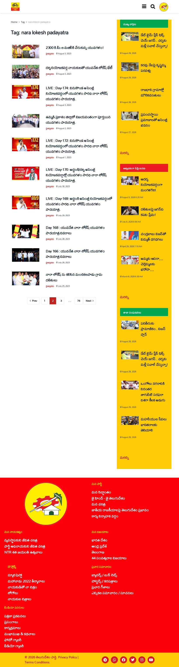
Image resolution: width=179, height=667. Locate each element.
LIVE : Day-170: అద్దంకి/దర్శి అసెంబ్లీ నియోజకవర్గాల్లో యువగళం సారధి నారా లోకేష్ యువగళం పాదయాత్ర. (76, 175)
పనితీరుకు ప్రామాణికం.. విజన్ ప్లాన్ (153, 329)
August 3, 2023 (64, 53)
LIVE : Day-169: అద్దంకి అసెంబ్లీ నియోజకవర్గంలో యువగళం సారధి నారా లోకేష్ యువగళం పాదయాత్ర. (79, 204)
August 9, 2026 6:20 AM (132, 197)
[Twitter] (132, 659)
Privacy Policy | (68, 657)
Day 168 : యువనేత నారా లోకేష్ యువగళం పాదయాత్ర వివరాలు (75, 230)
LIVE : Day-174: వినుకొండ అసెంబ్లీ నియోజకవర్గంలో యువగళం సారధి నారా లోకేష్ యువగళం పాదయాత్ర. (77, 93)
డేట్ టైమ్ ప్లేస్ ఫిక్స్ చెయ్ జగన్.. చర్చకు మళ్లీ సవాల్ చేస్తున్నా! (154, 40)
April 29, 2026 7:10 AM (132, 246)
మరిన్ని (124, 152)
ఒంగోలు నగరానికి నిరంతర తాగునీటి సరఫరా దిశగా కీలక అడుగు (153, 392)
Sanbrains (170, 660)
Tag (23, 22)
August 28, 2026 (129, 102)
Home (14, 22)
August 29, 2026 (129, 53)
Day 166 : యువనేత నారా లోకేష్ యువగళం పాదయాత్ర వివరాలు (75, 253)
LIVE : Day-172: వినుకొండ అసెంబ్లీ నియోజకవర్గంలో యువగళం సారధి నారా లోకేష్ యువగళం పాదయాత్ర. (77, 146)
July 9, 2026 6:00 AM (131, 222)
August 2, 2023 (64, 128)
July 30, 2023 (64, 186)
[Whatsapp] (114, 659)
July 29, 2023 (64, 215)
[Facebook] (123, 659)
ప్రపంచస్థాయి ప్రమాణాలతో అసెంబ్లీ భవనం (154, 120)
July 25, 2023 (64, 286)
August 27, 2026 (129, 132)
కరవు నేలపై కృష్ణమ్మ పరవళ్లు (153, 67)
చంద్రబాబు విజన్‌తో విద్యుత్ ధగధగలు (153, 236)
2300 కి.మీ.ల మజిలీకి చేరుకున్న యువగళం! (75, 47)
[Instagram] (141, 659)
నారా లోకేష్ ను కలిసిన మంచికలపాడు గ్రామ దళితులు (74, 277)
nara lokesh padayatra (39, 22)
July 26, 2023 (64, 262)
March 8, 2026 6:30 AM (132, 276)
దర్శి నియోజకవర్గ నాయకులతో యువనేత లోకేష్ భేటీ (79, 67)
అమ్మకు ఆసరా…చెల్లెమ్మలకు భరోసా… (152, 264)
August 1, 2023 (64, 157)
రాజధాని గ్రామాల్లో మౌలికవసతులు (152, 92)
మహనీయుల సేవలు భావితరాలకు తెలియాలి (154, 424)
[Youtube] (151, 659)
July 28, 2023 (64, 239)
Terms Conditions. (37, 662)
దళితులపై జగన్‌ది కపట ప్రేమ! (152, 211)
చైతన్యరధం (50, 53)
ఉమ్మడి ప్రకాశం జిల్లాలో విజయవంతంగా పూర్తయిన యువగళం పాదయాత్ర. (78, 119)
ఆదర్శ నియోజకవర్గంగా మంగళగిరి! (151, 184)
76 (78, 300)
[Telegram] (105, 659)
